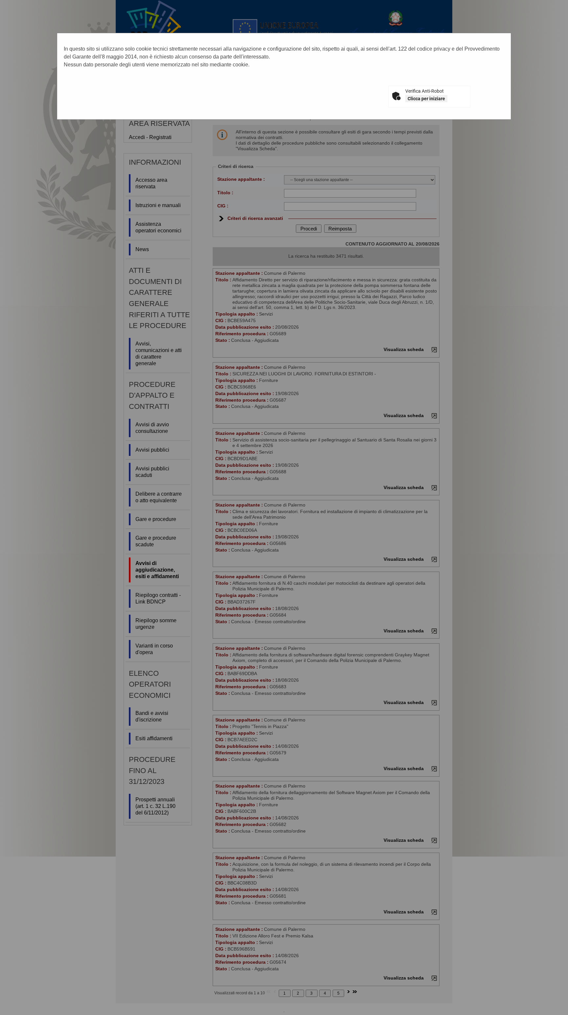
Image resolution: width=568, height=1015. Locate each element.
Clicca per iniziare (426, 98)
